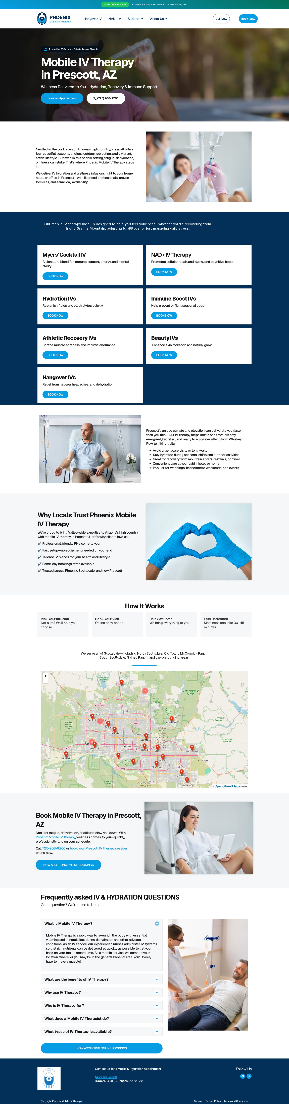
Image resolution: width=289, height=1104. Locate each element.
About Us (157, 19)
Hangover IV (93, 19)
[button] (66, 754)
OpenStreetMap (226, 786)
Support (134, 19)
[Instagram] (249, 1076)
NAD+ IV (114, 19)
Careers (198, 1101)
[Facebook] (242, 1076)
